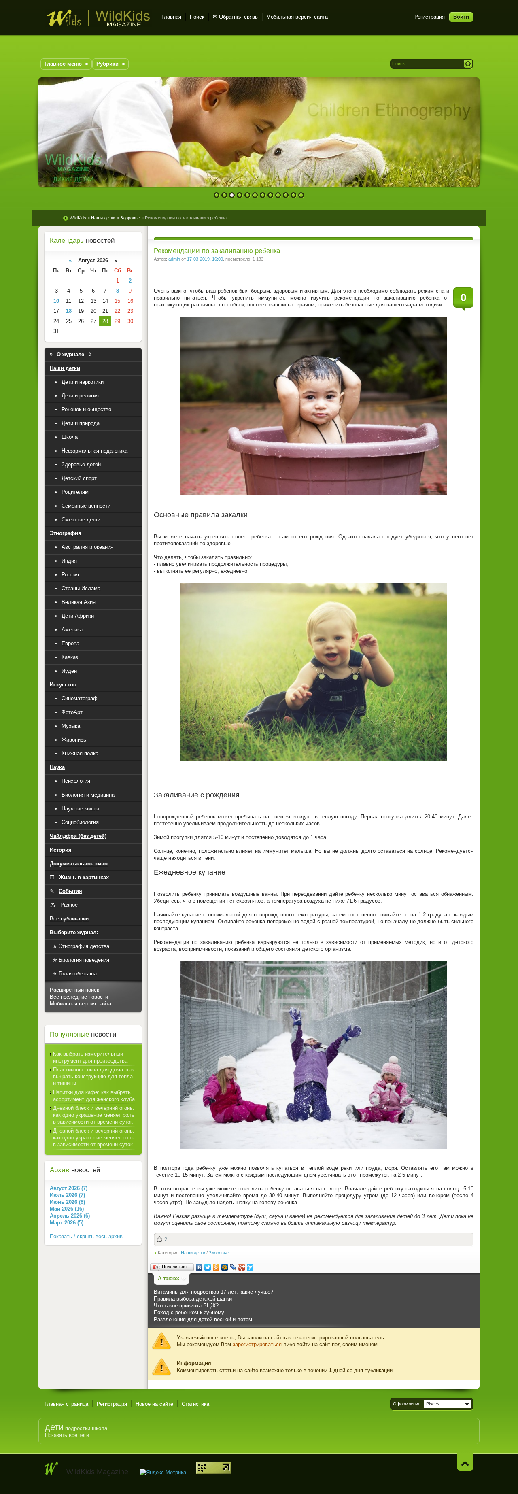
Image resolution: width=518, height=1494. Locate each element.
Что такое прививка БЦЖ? (186, 1306)
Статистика (195, 1404)
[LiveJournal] (233, 1267)
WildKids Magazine (98, 18)
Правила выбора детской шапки (193, 1299)
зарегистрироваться (257, 1344)
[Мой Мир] (225, 1267)
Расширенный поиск (74, 990)
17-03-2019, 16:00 (205, 259)
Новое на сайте (154, 1404)
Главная (171, 17)
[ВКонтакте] (199, 1267)
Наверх (465, 1462)
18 (69, 311)
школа (99, 1428)
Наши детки (193, 1252)
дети (54, 1427)
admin (174, 259)
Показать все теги (67, 1435)
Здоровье (219, 1252)
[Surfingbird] (250, 1267)
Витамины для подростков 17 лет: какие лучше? (213, 1292)
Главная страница (66, 1404)
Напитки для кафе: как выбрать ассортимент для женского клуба (94, 1095)
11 (293, 195)
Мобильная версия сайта (297, 17)
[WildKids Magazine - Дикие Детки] (51, 1468)
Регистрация (429, 17)
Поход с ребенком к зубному (189, 1312)
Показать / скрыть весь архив (86, 1236)
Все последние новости (79, 997)
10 (286, 195)
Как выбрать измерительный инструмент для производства (90, 1057)
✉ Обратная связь (235, 17)
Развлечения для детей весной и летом (203, 1319)
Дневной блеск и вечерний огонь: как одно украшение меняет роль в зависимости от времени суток (93, 1115)
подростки (77, 1428)
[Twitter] (208, 1267)
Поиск (197, 17)
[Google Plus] (242, 1267)
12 (301, 195)
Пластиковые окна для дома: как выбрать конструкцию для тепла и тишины (93, 1076)
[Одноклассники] (216, 1267)
